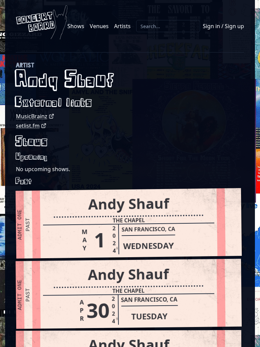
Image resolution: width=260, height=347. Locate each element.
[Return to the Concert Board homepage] (41, 22)
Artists (122, 26)
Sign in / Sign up (223, 26)
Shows (75, 26)
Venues (99, 26)
